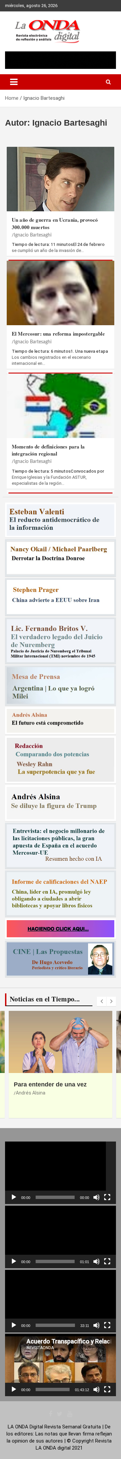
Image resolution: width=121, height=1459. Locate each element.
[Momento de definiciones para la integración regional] (60, 410)
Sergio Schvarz (32, 1100)
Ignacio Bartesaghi (32, 235)
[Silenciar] (96, 1197)
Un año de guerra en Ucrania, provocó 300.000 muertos (55, 223)
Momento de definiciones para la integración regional (48, 450)
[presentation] (101, 1001)
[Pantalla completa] (107, 1197)
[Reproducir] (13, 1197)
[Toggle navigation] (14, 82)
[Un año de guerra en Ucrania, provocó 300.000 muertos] (60, 184)
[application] (60, 1173)
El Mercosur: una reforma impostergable (58, 333)
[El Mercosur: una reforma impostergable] (60, 298)
